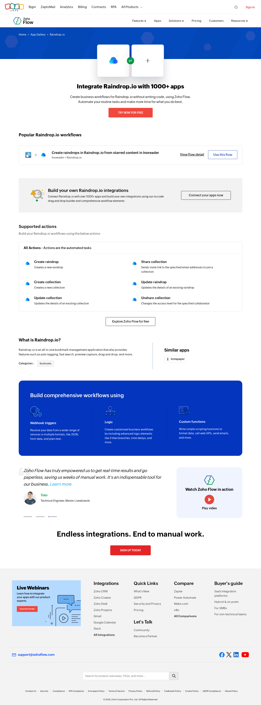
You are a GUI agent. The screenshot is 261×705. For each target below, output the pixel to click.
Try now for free (130, 112)
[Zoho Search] (236, 7)
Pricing (196, 20)
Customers (216, 20)
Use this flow (222, 155)
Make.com (181, 603)
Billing (82, 7)
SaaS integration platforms (225, 593)
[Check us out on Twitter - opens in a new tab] (229, 654)
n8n (176, 610)
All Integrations (104, 634)
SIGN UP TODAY (130, 550)
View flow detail (192, 154)
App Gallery (38, 34)
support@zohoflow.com (36, 654)
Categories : (27, 363)
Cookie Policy (192, 691)
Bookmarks (45, 363)
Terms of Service (117, 691)
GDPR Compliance (212, 691)
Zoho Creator (102, 597)
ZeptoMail (48, 7)
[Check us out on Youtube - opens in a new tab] (245, 654)
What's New (141, 591)
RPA (114, 7)
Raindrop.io (57, 34)
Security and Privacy (147, 603)
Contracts (99, 7)
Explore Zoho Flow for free (130, 321)
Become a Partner (145, 636)
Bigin (32, 7)
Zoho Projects (103, 610)
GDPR (138, 597)
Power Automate (185, 597)
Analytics (66, 7)
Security (44, 691)
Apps (157, 20)
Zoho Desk (101, 603)
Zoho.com (14, 7)
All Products (130, 7)
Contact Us (30, 691)
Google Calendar (105, 622)
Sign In (250, 7)
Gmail (97, 616)
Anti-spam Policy (96, 691)
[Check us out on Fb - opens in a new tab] (222, 654)
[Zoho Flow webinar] (46, 603)
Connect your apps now (206, 195)
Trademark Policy (172, 691)
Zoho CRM (101, 591)
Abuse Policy (231, 691)
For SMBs (220, 608)
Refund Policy (153, 691)
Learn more (60, 484)
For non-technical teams (230, 614)
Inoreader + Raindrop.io (67, 157)
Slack (97, 628)
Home (22, 34)
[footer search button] (173, 676)
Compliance (59, 691)
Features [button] (137, 20)
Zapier (178, 591)
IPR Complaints (76, 691)
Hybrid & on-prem (226, 601)
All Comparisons (185, 616)
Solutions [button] (175, 20)
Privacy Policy (135, 691)
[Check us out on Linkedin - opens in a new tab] (236, 654)
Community (142, 630)
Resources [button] (238, 20)
